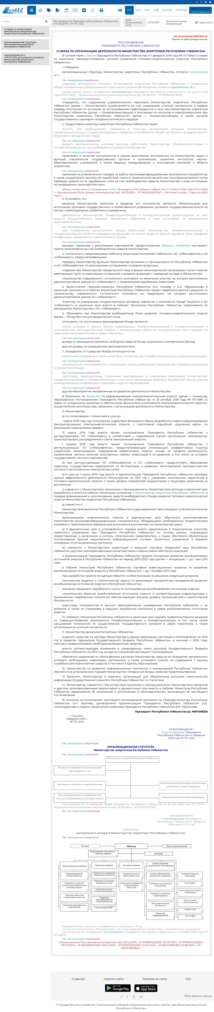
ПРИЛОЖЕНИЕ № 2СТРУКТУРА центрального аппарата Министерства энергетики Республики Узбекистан (24, 58)
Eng (138, 10)
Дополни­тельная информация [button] (176, 22)
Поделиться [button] (205, 22)
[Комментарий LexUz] (57, 10)
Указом (91, 55)
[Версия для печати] (101, 10)
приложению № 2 (183, 87)
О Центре (78, 979)
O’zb (155, 10)
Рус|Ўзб (167, 10)
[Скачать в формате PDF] (92, 10)
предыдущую (75, 80)
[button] (25, 31)
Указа (112, 189)
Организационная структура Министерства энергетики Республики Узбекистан (20, 44)
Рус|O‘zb (181, 10)
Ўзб (147, 10)
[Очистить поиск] (46, 21)
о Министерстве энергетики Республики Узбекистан (168, 492)
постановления (122, 91)
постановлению (174, 732)
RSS (188, 979)
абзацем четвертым (176, 245)
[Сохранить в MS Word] (84, 10)
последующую (76, 98)
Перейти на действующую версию (189, 39)
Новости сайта (114, 979)
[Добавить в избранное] (40, 10)
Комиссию (94, 396)
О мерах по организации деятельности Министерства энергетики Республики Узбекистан (24, 31)
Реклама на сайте (155, 979)
